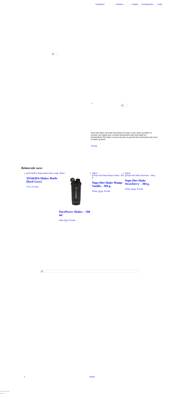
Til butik (94, 146)
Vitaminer (119, 4)
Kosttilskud (100, 4)
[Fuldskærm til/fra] (3, 391)
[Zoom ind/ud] (1, 391)
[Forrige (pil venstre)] (1, 393)
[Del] (6, 391)
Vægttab (135, 4)
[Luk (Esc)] (8, 391)
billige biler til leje (105, 385)
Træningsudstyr (147, 4)
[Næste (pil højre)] (3, 393)
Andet (159, 4)
